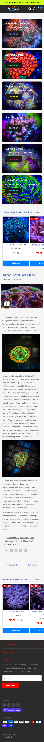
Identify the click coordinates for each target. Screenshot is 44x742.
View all (38, 213)
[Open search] (29, 8)
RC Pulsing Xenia (16, 612)
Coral (32, 537)
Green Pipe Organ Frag (16, 245)
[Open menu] (3, 9)
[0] (39, 8)
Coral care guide (9, 541)
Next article (32, 565)
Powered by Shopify (9, 737)
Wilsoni (15, 544)
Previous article (11, 565)
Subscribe (10, 685)
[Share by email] (25, 550)
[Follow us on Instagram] (13, 705)
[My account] (34, 8)
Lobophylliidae (22, 541)
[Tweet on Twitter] (20, 550)
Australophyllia (13, 537)
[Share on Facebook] (11, 550)
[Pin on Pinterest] (16, 550)
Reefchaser (7, 544)
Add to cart (16, 263)
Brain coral (24, 537)
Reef (31, 541)
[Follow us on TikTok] (18, 705)
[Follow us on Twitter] (9, 705)
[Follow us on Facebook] (4, 705)
